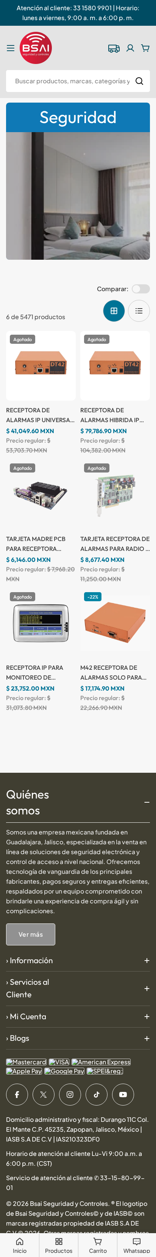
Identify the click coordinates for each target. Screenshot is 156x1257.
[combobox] (78, 81)
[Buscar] (139, 81)
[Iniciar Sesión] (130, 48)
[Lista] (139, 311)
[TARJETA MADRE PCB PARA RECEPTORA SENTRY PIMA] (41, 494)
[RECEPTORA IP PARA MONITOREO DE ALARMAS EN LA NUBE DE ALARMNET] (41, 623)
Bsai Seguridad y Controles (69, 1203)
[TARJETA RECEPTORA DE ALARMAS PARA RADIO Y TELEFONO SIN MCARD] (115, 494)
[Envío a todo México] (114, 48)
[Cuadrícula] (114, 311)
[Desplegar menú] (10, 48)
